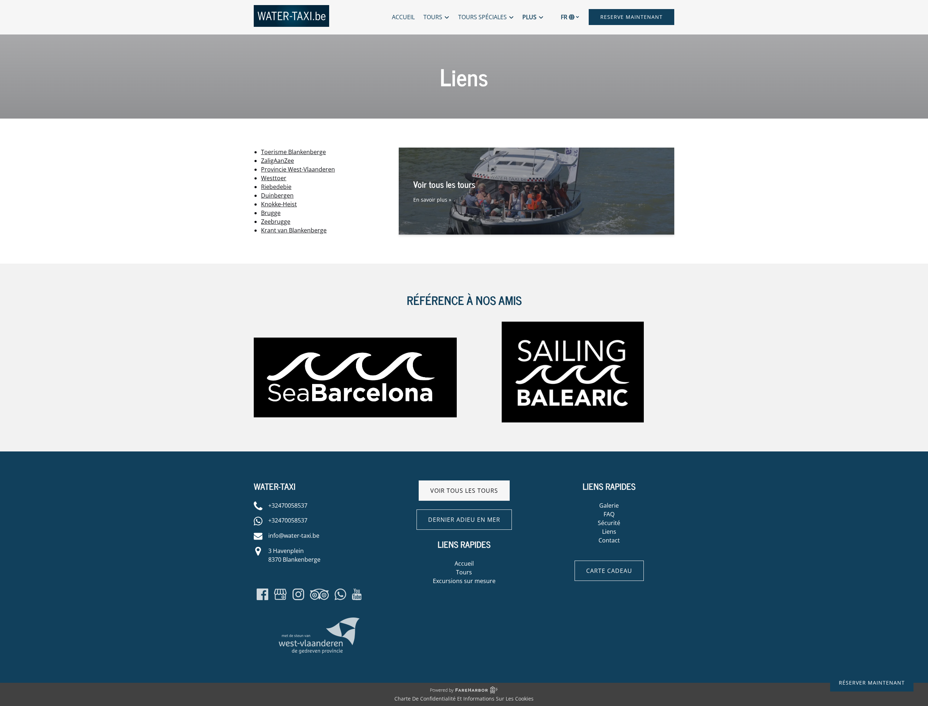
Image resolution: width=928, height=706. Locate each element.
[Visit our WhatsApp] (340, 594)
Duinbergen (277, 195)
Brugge (271, 213)
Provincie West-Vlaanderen (298, 169)
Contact (609, 540)
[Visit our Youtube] (357, 594)
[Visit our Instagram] (298, 594)
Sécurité (609, 523)
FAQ (609, 514)
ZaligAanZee (277, 161)
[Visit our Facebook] (262, 594)
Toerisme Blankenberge (293, 152)
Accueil (403, 17)
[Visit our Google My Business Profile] (280, 594)
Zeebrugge (275, 222)
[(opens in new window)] (355, 342)
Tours (464, 572)
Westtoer (273, 178)
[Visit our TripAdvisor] (319, 594)
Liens (609, 532)
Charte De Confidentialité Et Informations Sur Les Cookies (464, 698)
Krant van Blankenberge (294, 230)
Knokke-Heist (279, 204)
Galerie (609, 505)
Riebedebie (276, 187)
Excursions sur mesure (464, 581)
